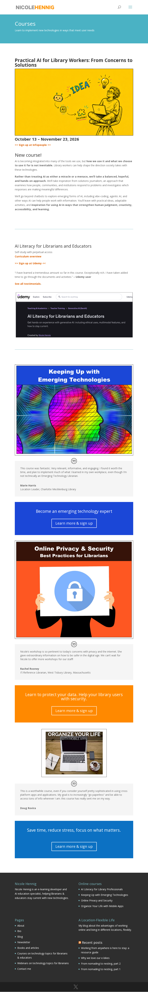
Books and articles (28, 948)
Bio (19, 931)
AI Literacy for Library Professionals (102, 889)
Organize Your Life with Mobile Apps (102, 906)
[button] (130, 9)
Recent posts (92, 942)
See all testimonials (28, 283)
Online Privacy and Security (96, 900)
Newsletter (23, 942)
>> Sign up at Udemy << (30, 263)
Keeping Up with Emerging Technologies (104, 895)
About (20, 925)
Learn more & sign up (74, 523)
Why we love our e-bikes (95, 958)
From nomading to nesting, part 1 (101, 969)
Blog (20, 936)
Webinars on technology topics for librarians (43, 963)
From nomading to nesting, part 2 (101, 963)
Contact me (24, 968)
